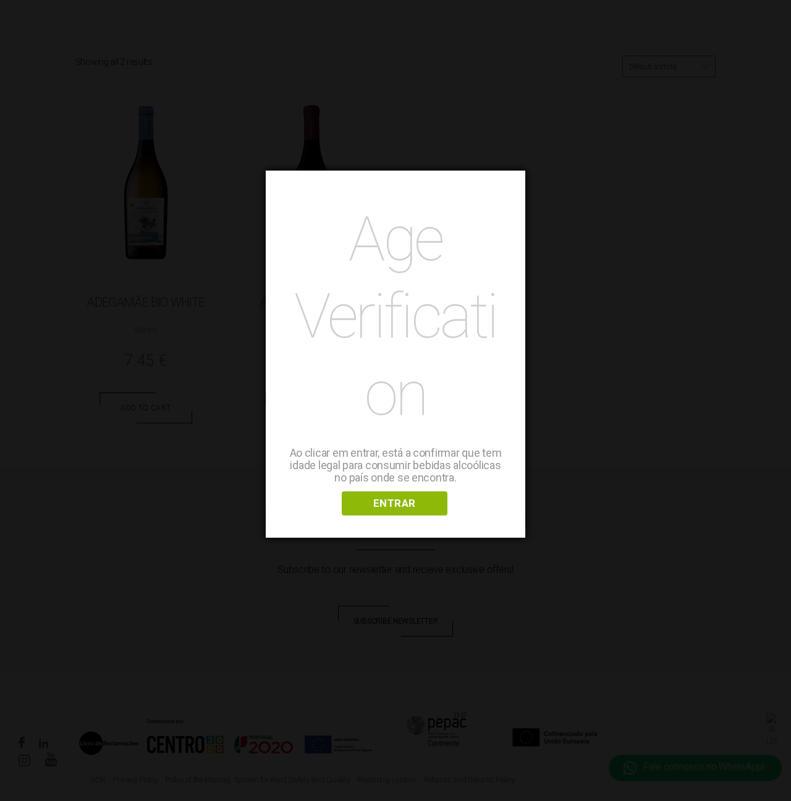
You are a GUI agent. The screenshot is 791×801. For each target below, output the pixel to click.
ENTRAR (394, 503)
